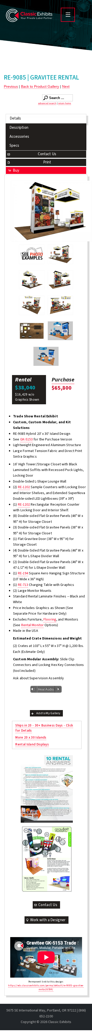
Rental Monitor (32, 625)
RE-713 (23, 584)
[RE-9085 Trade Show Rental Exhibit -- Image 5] (60, 305)
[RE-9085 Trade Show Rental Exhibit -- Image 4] (31, 305)
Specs (14, 145)
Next (66, 86)
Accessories (19, 136)
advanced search (47, 103)
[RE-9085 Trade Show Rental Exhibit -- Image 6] (31, 331)
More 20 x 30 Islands (30, 737)
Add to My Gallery (48, 713)
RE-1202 (24, 487)
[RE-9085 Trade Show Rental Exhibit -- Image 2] (31, 280)
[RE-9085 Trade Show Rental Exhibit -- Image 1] (60, 254)
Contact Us (47, 154)
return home (64, 103)
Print (47, 162)
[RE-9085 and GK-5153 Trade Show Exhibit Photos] (31, 254)
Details (15, 118)
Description (18, 127)
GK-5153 (26, 439)
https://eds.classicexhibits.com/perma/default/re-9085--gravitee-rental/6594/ (46, 987)
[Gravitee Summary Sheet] (47, 859)
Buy (16, 170)
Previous (11, 86)
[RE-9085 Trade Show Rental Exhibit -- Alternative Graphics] (60, 331)
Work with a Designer (48, 920)
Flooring (49, 619)
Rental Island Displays (32, 744)
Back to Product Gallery (40, 86)
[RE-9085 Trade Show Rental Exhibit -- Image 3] (51, 211)
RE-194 (23, 573)
